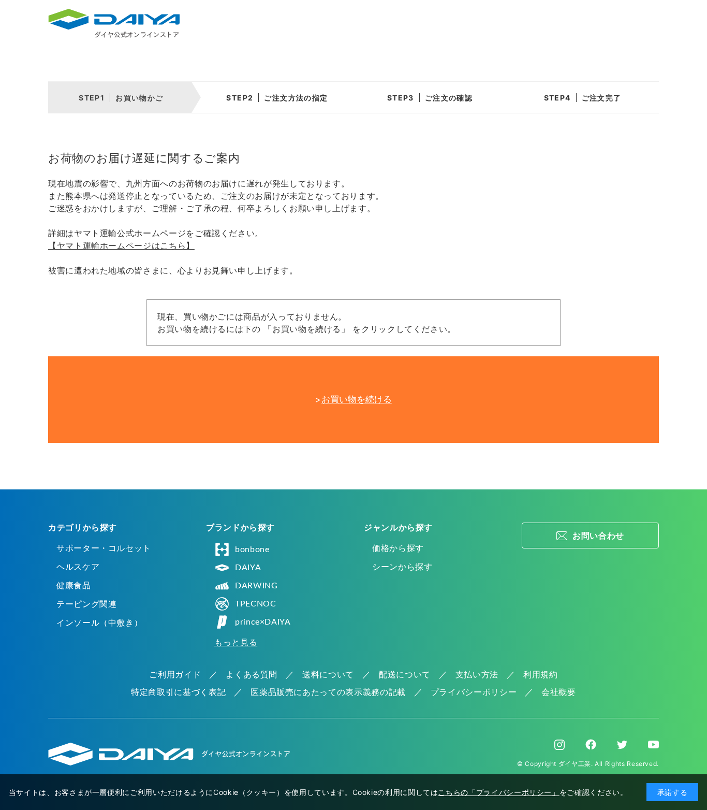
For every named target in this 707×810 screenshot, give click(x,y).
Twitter (622, 745)
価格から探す (398, 548)
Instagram (559, 745)
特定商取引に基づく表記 (178, 692)
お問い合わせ (598, 535)
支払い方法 (476, 674)
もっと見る (235, 642)
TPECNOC (255, 604)
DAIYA (248, 567)
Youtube (653, 745)
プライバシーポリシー (474, 692)
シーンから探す (402, 566)
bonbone (252, 549)
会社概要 (558, 692)
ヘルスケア (77, 566)
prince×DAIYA (263, 622)
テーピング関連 (86, 604)
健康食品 (73, 585)
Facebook (590, 744)
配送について (405, 674)
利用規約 (540, 674)
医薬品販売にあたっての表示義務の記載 (328, 692)
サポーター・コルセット (103, 548)
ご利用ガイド (175, 674)
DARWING (256, 586)
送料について (328, 674)
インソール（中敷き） (99, 622)
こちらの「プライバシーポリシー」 (498, 792)
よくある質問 (251, 674)
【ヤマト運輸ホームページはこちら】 (121, 245)
